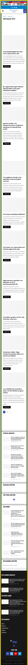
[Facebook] (7, 653)
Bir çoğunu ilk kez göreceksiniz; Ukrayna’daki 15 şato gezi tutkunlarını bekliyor (13, 88)
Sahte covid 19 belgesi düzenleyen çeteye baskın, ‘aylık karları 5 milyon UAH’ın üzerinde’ (17, 475)
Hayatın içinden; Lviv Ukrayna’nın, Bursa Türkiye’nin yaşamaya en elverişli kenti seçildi (13, 126)
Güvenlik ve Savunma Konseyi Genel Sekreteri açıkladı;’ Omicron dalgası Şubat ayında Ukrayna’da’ (17, 457)
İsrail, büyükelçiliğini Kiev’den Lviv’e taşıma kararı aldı (12, 52)
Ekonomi (3, 626)
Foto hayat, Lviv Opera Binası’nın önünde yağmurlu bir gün (14, 248)
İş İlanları (15, 663)
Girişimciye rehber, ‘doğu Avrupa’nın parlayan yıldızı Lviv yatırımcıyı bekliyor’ (13, 354)
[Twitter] (11, 653)
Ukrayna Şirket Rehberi (7, 663)
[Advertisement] (14, 28)
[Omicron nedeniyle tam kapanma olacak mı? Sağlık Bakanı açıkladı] (6, 466)
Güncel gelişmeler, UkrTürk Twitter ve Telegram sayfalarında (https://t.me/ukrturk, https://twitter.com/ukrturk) (18, 514)
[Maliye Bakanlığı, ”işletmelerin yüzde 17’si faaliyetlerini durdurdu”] (6, 534)
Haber (2, 623)
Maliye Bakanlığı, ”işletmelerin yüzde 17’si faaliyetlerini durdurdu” (17, 533)
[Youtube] (15, 653)
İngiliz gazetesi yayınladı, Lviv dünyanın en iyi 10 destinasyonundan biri (13, 282)
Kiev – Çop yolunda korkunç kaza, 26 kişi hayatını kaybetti (17, 552)
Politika (3, 630)
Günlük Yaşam (4, 628)
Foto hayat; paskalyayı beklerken (14, 214)
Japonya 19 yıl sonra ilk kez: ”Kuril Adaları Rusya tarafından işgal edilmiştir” (17, 447)
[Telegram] (19, 653)
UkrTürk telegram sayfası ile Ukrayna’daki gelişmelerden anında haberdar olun (18, 438)
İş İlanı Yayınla (21, 663)
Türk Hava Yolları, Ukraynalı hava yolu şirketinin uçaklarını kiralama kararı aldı (17, 543)
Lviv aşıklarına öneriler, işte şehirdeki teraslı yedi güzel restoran (12, 179)
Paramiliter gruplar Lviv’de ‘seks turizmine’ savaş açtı (13, 318)
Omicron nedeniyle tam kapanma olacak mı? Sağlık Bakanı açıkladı (17, 466)
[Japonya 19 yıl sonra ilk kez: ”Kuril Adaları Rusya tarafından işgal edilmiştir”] (6, 447)
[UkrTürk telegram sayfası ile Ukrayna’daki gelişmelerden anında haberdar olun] (6, 439)
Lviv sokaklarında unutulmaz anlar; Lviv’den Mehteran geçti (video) (13, 391)
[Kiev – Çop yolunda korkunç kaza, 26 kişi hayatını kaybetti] (6, 552)
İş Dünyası (3, 632)
